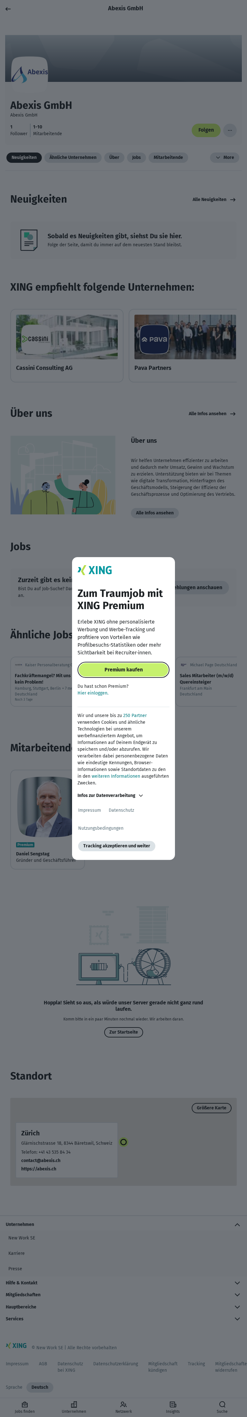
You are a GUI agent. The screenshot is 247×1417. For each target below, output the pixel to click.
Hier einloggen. (93, 693)
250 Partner (135, 715)
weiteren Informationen (116, 776)
